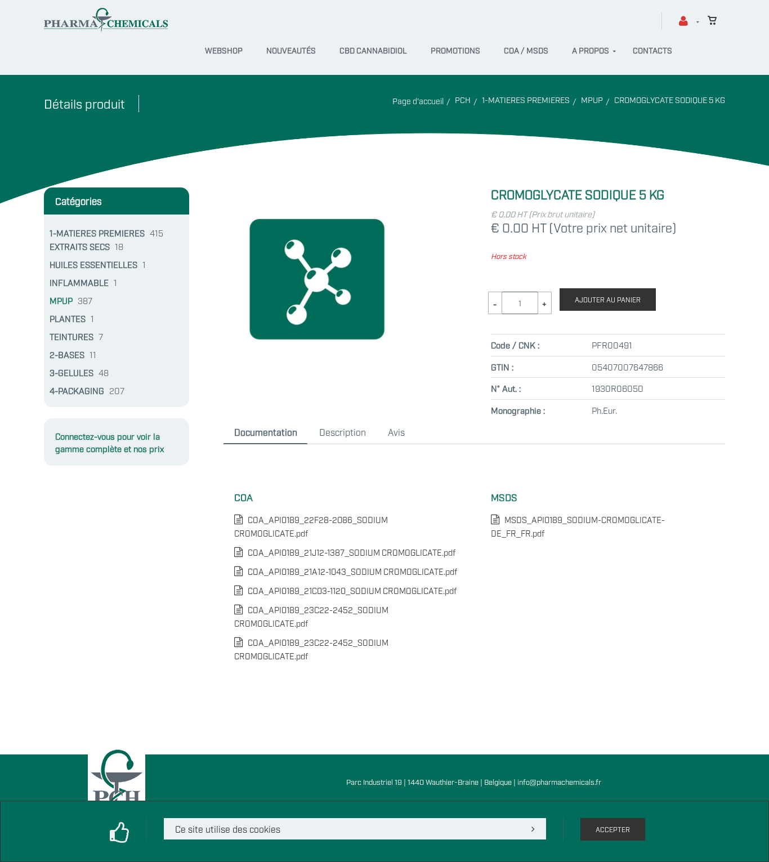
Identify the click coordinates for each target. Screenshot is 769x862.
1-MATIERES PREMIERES (526, 99)
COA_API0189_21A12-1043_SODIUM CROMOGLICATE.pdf (350, 571)
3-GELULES (71, 372)
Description (342, 431)
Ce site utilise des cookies (227, 828)
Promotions (455, 50)
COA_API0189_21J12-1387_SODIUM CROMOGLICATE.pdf (349, 552)
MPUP (592, 99)
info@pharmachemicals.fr (559, 781)
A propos (590, 50)
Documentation (265, 431)
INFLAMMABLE (79, 282)
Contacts (652, 50)
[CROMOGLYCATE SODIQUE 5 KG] (316, 194)
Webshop (224, 50)
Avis (396, 431)
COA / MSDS (526, 50)
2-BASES (67, 354)
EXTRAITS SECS (80, 246)
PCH (463, 99)
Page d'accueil (418, 100)
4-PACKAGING (77, 390)
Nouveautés (291, 50)
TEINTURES (71, 336)
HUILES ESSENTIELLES (93, 264)
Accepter (613, 829)
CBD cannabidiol (373, 50)
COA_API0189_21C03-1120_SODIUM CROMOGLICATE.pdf (350, 590)
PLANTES (68, 318)
